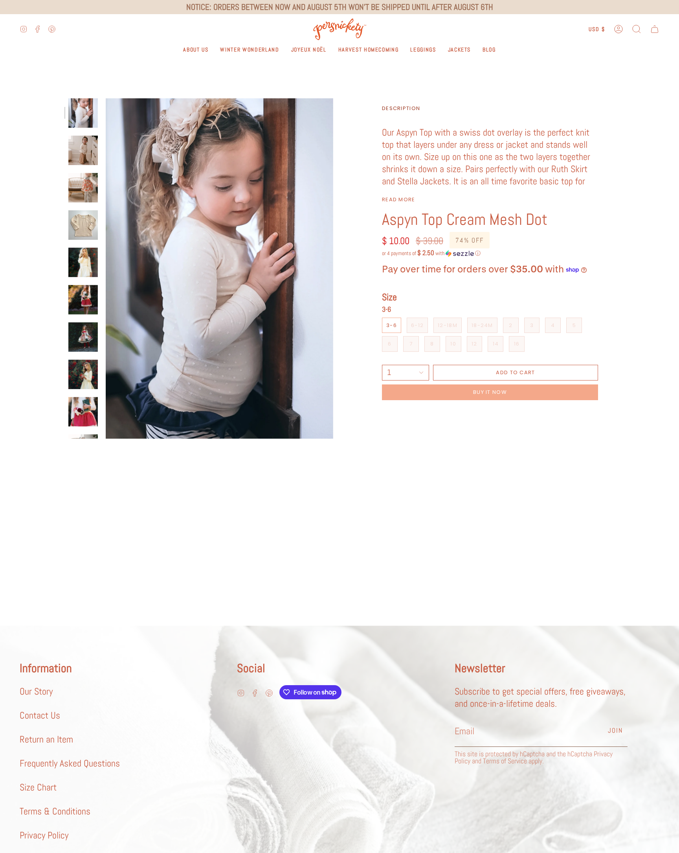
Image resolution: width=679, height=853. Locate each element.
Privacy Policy (44, 835)
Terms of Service (505, 760)
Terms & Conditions (55, 811)
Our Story (36, 691)
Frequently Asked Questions (70, 763)
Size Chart (38, 787)
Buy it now (490, 392)
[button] (637, 29)
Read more (398, 199)
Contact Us (40, 715)
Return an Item (46, 739)
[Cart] (655, 29)
